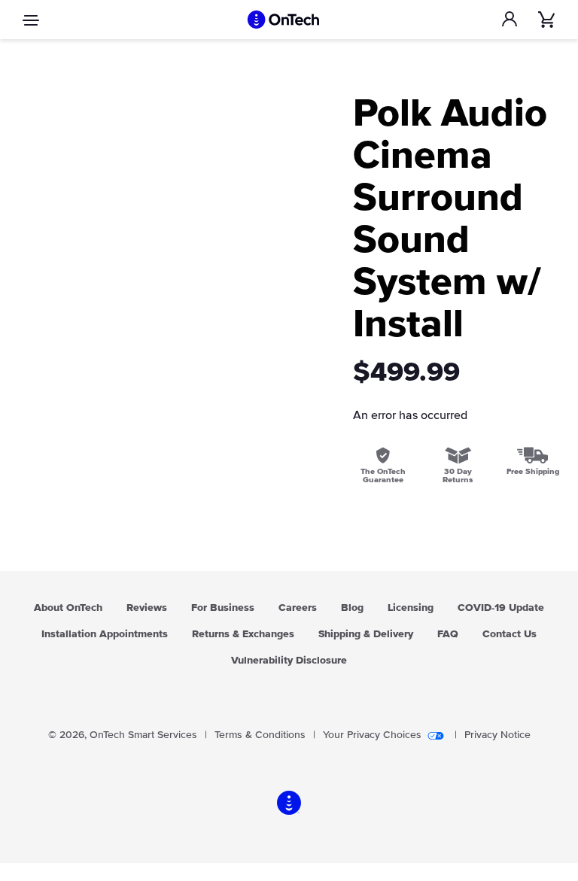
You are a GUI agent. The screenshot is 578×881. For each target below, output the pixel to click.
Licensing (411, 608)
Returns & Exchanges (243, 634)
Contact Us (509, 634)
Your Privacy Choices (372, 735)
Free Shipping (533, 471)
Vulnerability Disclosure (289, 660)
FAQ (447, 634)
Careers (297, 608)
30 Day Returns (458, 475)
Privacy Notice (497, 735)
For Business (222, 608)
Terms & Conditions (260, 735)
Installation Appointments (104, 634)
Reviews (146, 608)
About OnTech (68, 608)
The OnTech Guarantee (383, 475)
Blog (352, 608)
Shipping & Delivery (365, 634)
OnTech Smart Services (143, 735)
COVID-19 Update (501, 608)
